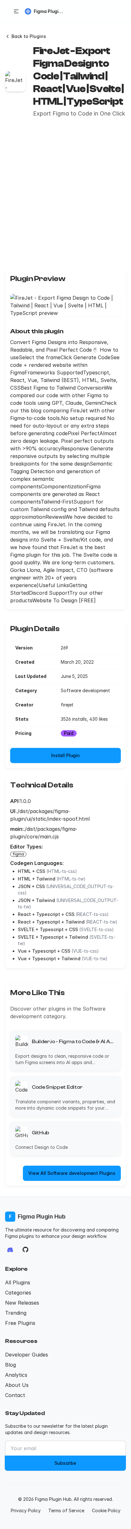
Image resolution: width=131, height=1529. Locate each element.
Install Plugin (65, 755)
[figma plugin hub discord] (10, 1249)
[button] (16, 11)
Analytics (16, 1375)
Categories (18, 1292)
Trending (15, 1313)
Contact (15, 1395)
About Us (17, 1385)
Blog (10, 1365)
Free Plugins (20, 1323)
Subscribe (65, 1463)
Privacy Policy (26, 1510)
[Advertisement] (65, 193)
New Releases (22, 1303)
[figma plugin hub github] (25, 1249)
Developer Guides (26, 1354)
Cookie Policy (106, 1510)
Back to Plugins (28, 36)
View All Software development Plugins (71, 1173)
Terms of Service (66, 1510)
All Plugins (17, 1282)
